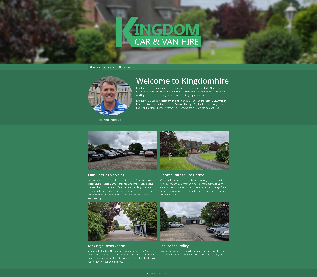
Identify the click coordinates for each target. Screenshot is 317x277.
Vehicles (111, 67)
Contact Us (128, 67)
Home (96, 67)
